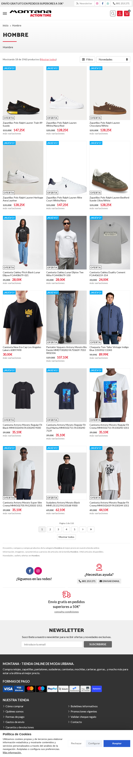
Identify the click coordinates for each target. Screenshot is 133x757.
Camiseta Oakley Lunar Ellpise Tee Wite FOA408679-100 (64, 274)
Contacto (76, 721)
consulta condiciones (66, 611)
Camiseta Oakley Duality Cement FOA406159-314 (107, 274)
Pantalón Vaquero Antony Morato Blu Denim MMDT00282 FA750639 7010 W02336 (66, 350)
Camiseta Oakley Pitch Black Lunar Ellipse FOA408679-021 (21, 274)
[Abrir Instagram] (97, 3)
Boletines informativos (84, 706)
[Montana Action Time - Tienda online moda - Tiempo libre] (30, 13)
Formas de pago (15, 716)
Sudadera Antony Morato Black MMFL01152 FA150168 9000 (63, 504)
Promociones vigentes (84, 711)
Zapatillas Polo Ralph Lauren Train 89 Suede (22, 124)
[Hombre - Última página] (90, 529)
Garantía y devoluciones (20, 727)
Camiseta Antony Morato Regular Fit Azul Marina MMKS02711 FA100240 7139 (66, 427)
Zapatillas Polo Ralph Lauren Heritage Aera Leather (23, 199)
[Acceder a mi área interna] (120, 13)
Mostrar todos (48, 59)
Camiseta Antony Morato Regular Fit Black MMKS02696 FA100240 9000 (22, 426)
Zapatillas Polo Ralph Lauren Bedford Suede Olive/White (109, 199)
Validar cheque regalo (83, 716)
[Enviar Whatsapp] (108, 3)
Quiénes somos (15, 711)
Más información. (12, 752)
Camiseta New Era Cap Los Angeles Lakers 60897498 (22, 348)
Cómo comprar (15, 706)
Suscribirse (97, 644)
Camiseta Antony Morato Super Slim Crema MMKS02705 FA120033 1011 (22, 504)
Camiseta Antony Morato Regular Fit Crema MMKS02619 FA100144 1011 (109, 504)
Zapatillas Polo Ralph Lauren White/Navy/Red (61, 124)
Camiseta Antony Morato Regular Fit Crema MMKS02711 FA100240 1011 (109, 426)
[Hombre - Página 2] (82, 529)
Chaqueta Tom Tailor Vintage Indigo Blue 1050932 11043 (109, 348)
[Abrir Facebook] (102, 3)
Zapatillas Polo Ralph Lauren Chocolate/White (105, 124)
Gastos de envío (15, 721)
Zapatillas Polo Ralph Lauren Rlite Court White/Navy (64, 199)
